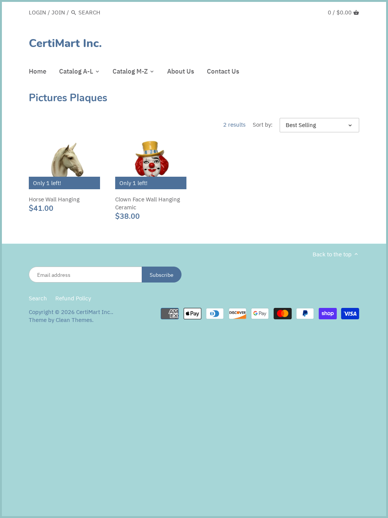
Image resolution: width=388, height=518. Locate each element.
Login (37, 12)
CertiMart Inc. (65, 43)
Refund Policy (73, 298)
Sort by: (262, 124)
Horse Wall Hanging (54, 199)
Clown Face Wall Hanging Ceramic (147, 203)
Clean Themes (74, 319)
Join (58, 12)
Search (38, 298)
